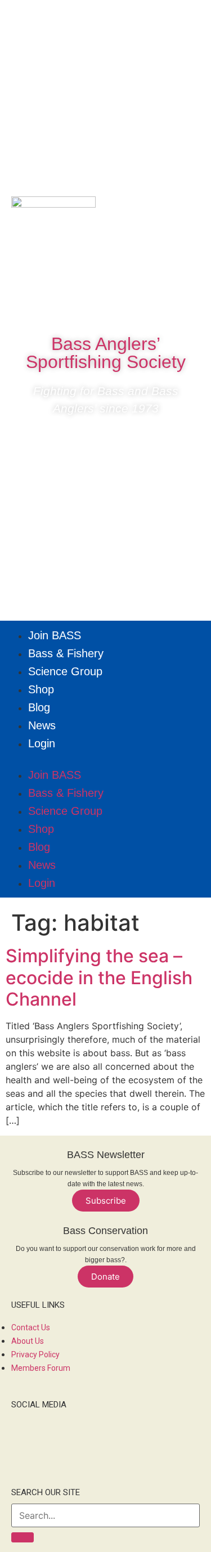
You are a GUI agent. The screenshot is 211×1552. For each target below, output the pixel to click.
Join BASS (54, 635)
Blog (39, 707)
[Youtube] (139, 306)
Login (41, 743)
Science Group (65, 671)
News (42, 725)
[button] (105, 759)
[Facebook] (72, 306)
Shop (41, 689)
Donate (105, 1276)
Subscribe (106, 1200)
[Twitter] (106, 306)
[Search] (22, 1537)
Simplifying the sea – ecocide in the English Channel (99, 977)
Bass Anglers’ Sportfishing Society (106, 353)
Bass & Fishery (66, 653)
